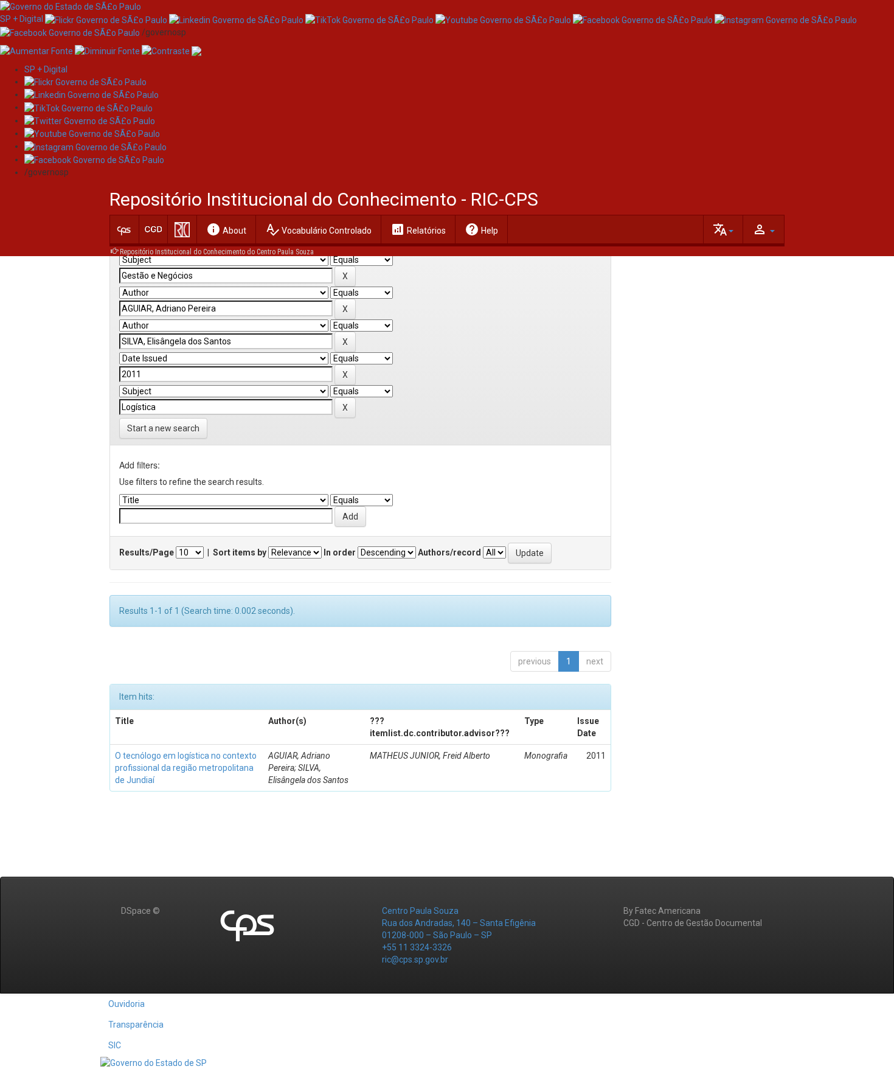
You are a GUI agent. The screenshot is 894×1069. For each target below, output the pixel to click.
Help (481, 229)
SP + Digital (21, 19)
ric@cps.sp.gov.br (415, 959)
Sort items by (239, 552)
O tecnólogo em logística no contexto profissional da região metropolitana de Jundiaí (186, 768)
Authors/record (449, 552)
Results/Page (146, 552)
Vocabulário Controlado (318, 229)
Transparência (136, 1024)
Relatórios (418, 229)
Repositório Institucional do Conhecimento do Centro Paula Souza (217, 252)
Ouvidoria (126, 1004)
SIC (114, 1045)
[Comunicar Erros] (196, 50)
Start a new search (163, 428)
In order (340, 552)
